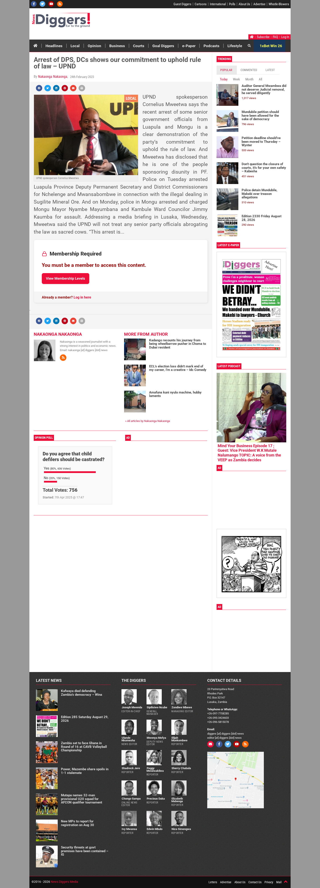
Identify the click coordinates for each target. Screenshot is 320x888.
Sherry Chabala (181, 768)
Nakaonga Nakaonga (52, 77)
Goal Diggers (163, 46)
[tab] (227, 70)
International (218, 4)
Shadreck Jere (131, 768)
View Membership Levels (65, 278)
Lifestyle (234, 46)
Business (117, 46)
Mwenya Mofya (156, 737)
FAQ (275, 37)
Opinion (94, 46)
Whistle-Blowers (279, 4)
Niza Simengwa (181, 829)
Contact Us (254, 882)
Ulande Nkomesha (128, 739)
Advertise (259, 4)
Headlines (53, 46)
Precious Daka (156, 798)
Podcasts (211, 46)
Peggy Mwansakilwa (155, 769)
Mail (278, 882)
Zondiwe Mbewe (182, 707)
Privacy (268, 882)
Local (75, 46)
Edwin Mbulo (154, 829)
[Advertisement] (207, 22)
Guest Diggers (182, 4)
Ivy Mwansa (129, 829)
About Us (244, 4)
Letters (213, 882)
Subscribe (263, 37)
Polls (232, 4)
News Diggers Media (64, 881)
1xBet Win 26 (271, 46)
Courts (138, 46)
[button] (39, 88)
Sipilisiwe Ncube (157, 707)
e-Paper (188, 46)
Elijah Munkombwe (179, 739)
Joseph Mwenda (132, 707)
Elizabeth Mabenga (177, 800)
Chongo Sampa (131, 798)
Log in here (82, 297)
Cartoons (201, 4)
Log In (285, 37)
